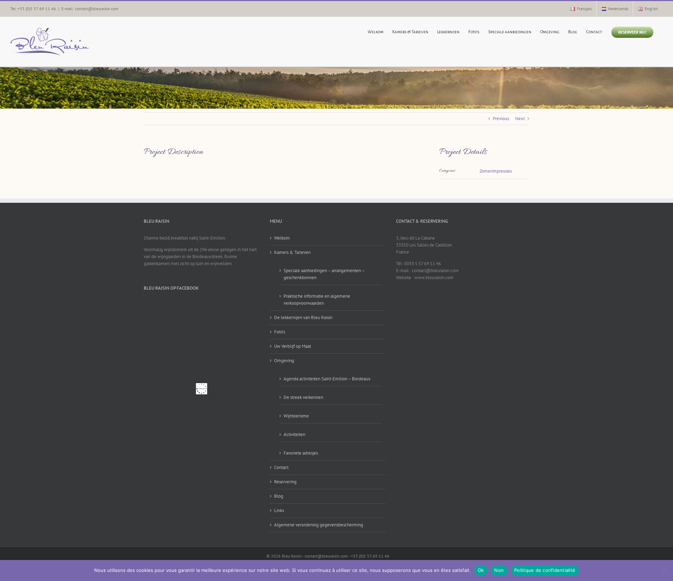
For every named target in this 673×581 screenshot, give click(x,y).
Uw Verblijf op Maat (292, 346)
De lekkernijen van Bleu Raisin (303, 317)
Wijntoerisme (296, 416)
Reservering (285, 482)
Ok (481, 570)
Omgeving (284, 361)
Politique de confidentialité (544, 570)
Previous (501, 119)
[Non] (664, 570)
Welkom (282, 238)
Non (499, 570)
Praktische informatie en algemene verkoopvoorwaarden (317, 299)
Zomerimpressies (496, 171)
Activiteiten (294, 434)
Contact (281, 467)
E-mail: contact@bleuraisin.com (89, 8)
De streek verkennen (303, 397)
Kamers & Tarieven (292, 252)
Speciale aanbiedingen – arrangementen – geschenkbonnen (324, 274)
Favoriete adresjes (301, 453)
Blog (278, 496)
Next (520, 119)
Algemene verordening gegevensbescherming (318, 525)
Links (279, 510)
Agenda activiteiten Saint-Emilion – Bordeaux (327, 379)
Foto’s (279, 332)
